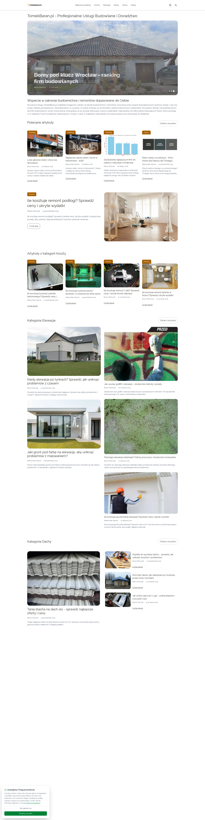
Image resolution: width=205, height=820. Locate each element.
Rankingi (39, 69)
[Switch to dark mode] (176, 5)
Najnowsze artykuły (83, 5)
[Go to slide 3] (174, 91)
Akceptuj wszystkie (25, 813)
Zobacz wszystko (168, 123)
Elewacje (106, 5)
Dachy (116, 5)
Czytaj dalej (33, 226)
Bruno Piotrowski (40, 87)
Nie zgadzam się (25, 808)
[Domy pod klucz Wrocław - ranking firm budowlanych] (102, 57)
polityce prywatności (33, 803)
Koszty (97, 5)
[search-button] (170, 5)
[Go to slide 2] (171, 91)
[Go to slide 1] (169, 91)
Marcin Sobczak (109, 166)
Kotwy (124, 5)
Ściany (133, 5)
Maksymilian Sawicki (72, 164)
